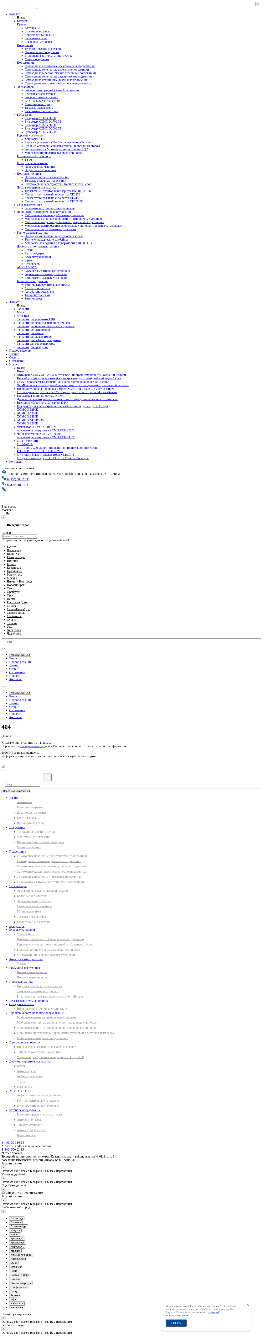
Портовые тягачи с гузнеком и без (47, 177)
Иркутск (12, 560)
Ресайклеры (32, 263)
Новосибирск (16, 585)
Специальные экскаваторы (42, 100)
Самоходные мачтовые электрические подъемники (58, 83)
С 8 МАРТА (25, 444)
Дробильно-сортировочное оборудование (44, 211)
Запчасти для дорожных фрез (36, 343)
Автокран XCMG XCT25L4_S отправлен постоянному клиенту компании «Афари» (72, 374)
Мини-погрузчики (37, 59)
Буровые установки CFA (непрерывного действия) (58, 142)
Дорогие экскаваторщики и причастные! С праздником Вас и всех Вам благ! (67, 399)
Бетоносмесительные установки (46, 277)
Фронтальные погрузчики (42, 52)
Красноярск (14, 571)
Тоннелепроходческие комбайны (46, 239)
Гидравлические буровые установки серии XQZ (56, 149)
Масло (21, 312)
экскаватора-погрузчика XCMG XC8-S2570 (46, 430)
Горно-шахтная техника (32, 232)
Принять (176, 1322)
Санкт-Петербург (18, 609)
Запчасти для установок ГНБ (36, 319)
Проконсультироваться (16, 791)
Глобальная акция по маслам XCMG (41, 395)
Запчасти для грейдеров (32, 347)
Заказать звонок (14, 496)
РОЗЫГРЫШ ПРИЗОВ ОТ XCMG (40, 451)
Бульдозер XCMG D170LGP (43, 121)
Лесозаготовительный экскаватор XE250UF (54, 201)
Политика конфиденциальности (17, 763)
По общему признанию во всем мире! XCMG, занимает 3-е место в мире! (65, 388)
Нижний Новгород (19, 581)
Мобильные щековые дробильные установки (54, 215)
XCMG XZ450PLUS (30, 420)
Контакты (15, 461)
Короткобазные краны (39, 34)
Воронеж (13, 553)
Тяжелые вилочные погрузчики (45, 180)
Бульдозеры (24, 114)
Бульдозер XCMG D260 (40, 125)
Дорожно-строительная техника (38, 246)
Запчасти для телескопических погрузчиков (46, 326)
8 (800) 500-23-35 (13, 1149)
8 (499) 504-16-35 (13, 1142)
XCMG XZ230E (27, 409)
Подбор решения (20, 350)
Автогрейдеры (34, 253)
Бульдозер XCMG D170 (40, 118)
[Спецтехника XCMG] (18, 7)
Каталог (14, 14)
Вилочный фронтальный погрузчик (48, 55)
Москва (7, 503)
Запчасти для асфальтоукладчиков (39, 340)
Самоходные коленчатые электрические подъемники (59, 76)
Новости (15, 364)
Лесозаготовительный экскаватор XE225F (52, 194)
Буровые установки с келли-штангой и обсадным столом (62, 145)
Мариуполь (14, 574)
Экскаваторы (25, 86)
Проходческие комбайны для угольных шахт (54, 236)
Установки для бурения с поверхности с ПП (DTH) (58, 243)
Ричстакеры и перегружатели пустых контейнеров (58, 184)
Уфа (9, 626)
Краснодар (14, 567)
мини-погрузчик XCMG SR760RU (40, 433)
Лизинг (14, 354)
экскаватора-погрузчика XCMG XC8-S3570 (46, 437)
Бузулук (12, 546)
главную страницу (32, 746)
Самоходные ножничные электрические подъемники (60, 66)
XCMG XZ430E (27, 416)
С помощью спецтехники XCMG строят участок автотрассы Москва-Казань (67, 392)
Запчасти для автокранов (33, 329)
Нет (8, 513)
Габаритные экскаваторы (41, 111)
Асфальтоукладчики (38, 256)
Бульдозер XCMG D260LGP (43, 128)
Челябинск (14, 633)
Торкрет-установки (37, 295)
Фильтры (23, 315)
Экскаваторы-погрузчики (41, 97)
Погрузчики (25, 45)
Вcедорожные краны (38, 41)
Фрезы (29, 260)
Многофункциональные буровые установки (54, 152)
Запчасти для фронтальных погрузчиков (43, 322)
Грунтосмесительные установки (46, 274)
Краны (21, 24)
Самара (12, 605)
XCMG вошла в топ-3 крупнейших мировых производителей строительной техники (73, 385)
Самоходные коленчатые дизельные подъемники (57, 69)
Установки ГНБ (35, 139)
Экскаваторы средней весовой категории (52, 90)
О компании (17, 361)
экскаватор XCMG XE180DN (36, 426)
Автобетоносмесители (39, 291)
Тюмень (12, 623)
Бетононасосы (34, 298)
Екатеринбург (16, 557)
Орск (10, 595)
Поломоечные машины (40, 166)
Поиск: (6, 532)
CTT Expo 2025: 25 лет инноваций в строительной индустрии (58, 447)
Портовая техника (29, 173)
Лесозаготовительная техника (36, 187)
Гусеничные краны (37, 31)
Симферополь (16, 612)
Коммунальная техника (32, 163)
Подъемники (25, 62)
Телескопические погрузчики (44, 48)
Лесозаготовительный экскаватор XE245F (52, 198)
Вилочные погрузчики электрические (50, 208)
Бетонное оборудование (32, 281)
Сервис (14, 357)
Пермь (11, 598)
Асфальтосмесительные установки (47, 270)
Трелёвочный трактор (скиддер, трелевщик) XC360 (58, 191)
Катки (29, 250)
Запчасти (15, 302)
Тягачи (29, 159)
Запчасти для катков (30, 333)
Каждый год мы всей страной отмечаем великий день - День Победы (62, 406)
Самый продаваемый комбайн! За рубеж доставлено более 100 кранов (63, 381)
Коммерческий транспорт (34, 156)
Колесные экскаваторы (40, 93)
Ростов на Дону (17, 602)
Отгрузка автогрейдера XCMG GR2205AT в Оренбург (53, 458)
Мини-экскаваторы (37, 104)
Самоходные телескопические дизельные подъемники (60, 73)
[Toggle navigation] (3, 648)
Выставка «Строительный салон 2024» (42, 402)
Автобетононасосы (37, 288)
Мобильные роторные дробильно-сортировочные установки (64, 218)
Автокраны (32, 27)
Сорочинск (14, 616)
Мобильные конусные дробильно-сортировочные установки (64, 222)
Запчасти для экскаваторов (34, 336)
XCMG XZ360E (27, 413)
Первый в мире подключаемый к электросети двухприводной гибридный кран (69, 378)
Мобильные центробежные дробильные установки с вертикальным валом (73, 225)
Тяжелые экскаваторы (39, 107)
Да (3, 513)
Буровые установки (30, 135)
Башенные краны (36, 38)
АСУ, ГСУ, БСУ (27, 267)
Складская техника (29, 204)
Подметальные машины (40, 170)
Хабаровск (14, 630)
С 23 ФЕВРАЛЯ (27, 440)
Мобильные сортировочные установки (50, 229)
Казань (11, 564)
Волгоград (14, 550)
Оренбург (13, 591)
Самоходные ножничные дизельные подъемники (57, 80)
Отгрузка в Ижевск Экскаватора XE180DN (45, 454)
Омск (10, 588)
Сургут (11, 619)
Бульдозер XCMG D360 (40, 132)
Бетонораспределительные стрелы (47, 284)
